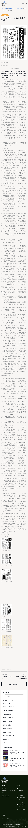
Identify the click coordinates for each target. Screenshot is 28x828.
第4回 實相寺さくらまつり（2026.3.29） (16, 752)
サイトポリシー (22, 826)
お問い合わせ (22, 804)
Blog (6, 8)
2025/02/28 (17, 763)
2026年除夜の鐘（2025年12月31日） (16, 759)
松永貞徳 (21, 795)
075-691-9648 (6, 796)
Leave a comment (13, 684)
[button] (23, 3)
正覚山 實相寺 (5, 824)
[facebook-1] (4, 818)
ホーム (2, 8)
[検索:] (14, 696)
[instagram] (7, 818)
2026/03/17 (17, 750)
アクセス (21, 806)
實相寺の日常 (19, 8)
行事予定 (21, 802)
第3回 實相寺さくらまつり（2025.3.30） (16, 765)
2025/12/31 (17, 756)
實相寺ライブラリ (12, 8)
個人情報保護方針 (10, 826)
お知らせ (11, 750)
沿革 (20, 788)
